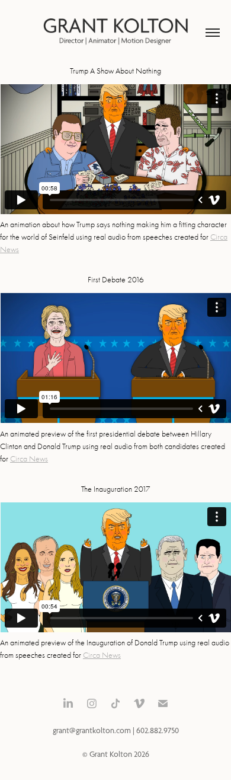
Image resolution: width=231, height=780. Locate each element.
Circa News (29, 459)
